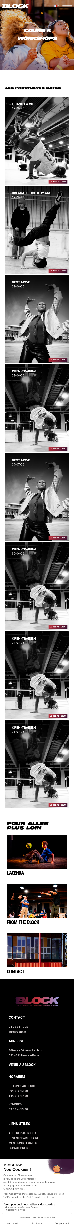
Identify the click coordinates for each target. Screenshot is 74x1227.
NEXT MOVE (21, 282)
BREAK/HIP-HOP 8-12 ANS (31, 193)
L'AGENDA (15, 873)
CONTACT (15, 971)
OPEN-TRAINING (24, 371)
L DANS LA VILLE (25, 104)
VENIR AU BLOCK (22, 1065)
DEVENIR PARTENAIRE (24, 1138)
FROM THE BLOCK (23, 922)
